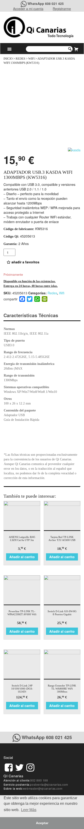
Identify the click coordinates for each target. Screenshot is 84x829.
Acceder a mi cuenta (28, 8)
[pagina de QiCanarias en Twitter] (19, 766)
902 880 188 (39, 780)
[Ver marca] (74, 149)
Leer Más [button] (28, 810)
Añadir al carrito (22, 556)
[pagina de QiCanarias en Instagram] (30, 766)
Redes (20, 58)
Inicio (8, 58)
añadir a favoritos (24, 262)
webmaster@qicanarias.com (42, 788)
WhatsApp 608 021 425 (46, 3)
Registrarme (62, 8)
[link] (9, 766)
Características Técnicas (31, 315)
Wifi (31, 58)
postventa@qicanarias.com (49, 784)
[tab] (35, 315)
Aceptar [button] (42, 823)
